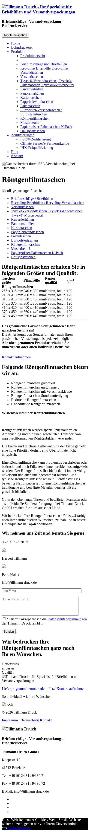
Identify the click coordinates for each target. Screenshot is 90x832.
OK (10, 828)
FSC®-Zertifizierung (35, 139)
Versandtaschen (31, 77)
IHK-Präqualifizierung (36, 148)
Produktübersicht (32, 56)
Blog (14, 152)
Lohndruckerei (22, 47)
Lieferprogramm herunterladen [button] (24, 689)
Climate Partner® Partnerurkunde (44, 143)
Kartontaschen (30, 97)
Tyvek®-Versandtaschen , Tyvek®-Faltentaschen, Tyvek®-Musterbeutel (47, 83)
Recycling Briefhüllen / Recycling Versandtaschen (47, 203)
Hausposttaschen (32, 131)
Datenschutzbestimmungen (67, 619)
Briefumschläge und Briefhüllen (43, 64)
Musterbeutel (29, 122)
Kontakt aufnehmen (16, 357)
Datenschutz (29, 720)
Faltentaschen (30, 106)
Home (15, 43)
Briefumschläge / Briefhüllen (32, 199)
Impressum (10, 720)
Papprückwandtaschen (36, 102)
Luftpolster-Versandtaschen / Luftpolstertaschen (41, 112)
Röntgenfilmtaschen (34, 118)
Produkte (17, 52)
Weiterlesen (21, 828)
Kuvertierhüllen (31, 89)
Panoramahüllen (32, 93)
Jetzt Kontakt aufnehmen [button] (67, 689)
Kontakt (17, 156)
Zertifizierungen (22, 135)
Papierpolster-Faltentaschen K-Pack (46, 127)
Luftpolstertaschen (24, 240)
